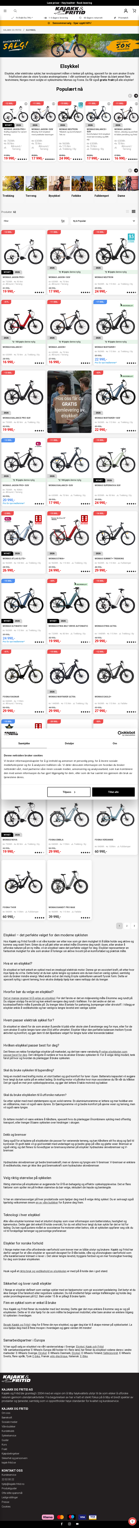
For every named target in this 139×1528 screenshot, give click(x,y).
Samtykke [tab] (24, 743)
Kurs (4, 1444)
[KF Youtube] (77, 1524)
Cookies (6, 1506)
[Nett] (134, 211)
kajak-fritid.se (9, 1462)
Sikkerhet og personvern (14, 1458)
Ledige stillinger (10, 1497)
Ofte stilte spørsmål (12, 1493)
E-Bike (84, 1356)
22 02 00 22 (8, 1479)
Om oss (6, 1413)
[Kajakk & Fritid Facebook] (62, 1524)
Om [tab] (115, 743)
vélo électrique (58, 1356)
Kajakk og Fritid (12, 30)
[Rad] (127, 211)
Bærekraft (7, 1417)
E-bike (36, 1356)
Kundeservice (9, 1474)
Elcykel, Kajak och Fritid (90, 1346)
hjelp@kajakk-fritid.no (13, 1484)
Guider (5, 1440)
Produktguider (9, 1488)
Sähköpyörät (110, 1353)
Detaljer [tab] (69, 743)
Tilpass (67, 791)
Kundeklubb (8, 1431)
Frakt (4, 1449)
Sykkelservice (9, 1435)
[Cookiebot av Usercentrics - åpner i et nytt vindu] (120, 733)
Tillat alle (113, 791)
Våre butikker (8, 1426)
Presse (5, 1502)
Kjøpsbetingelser (10, 1453)
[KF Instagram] (69, 1524)
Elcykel (42, 1353)
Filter (6, 221)
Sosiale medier (9, 1422)
